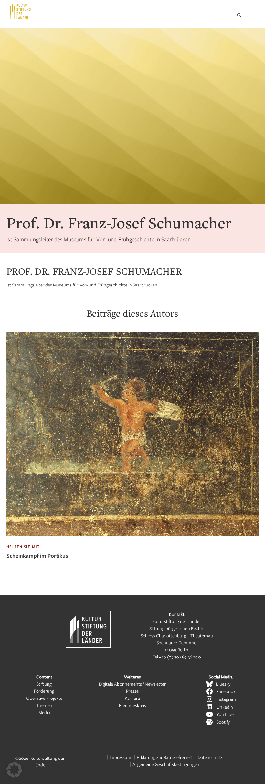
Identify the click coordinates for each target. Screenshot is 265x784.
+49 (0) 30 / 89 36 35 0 (180, 657)
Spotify (223, 722)
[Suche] (239, 16)
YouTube (225, 714)
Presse (132, 691)
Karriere (132, 698)
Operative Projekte (44, 698)
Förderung (44, 691)
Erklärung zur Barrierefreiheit (164, 757)
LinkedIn (225, 707)
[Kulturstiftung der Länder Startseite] (20, 11)
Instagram (226, 699)
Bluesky (223, 684)
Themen (44, 705)
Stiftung (44, 684)
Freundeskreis (132, 705)
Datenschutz (210, 757)
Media (44, 712)
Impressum (120, 757)
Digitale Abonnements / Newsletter (132, 684)
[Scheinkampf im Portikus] (132, 541)
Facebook (226, 691)
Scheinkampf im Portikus (37, 555)
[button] (14, 770)
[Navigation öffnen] (255, 15)
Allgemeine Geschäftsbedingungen (165, 764)
